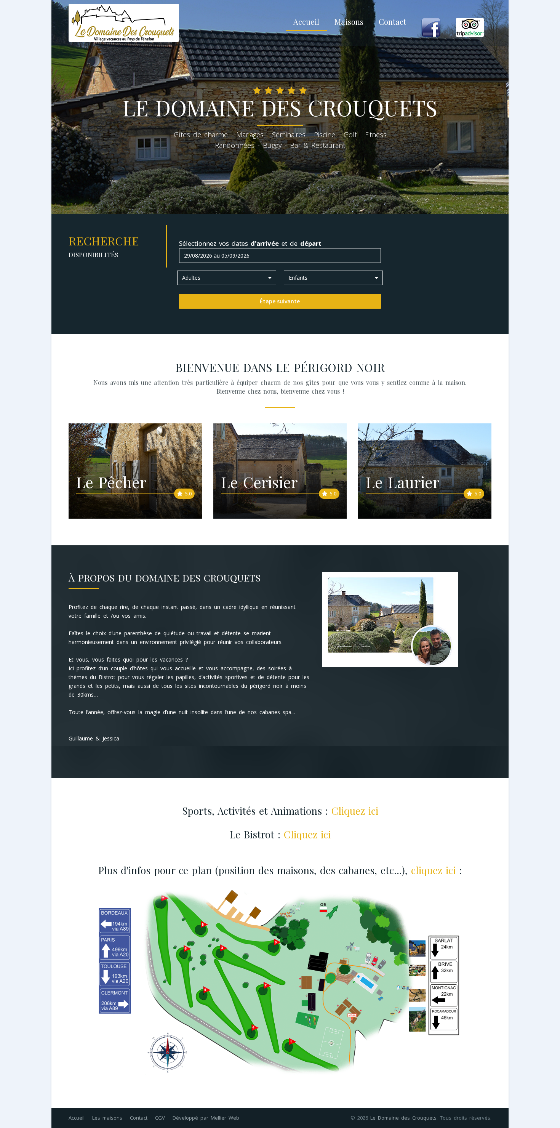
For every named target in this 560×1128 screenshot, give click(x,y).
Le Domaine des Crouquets (403, 1117)
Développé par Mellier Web (206, 1117)
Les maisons (107, 1117)
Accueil (306, 21)
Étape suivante (280, 301)
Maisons (348, 21)
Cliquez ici (354, 810)
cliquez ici (433, 870)
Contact (392, 21)
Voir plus (172, 478)
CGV (160, 1117)
